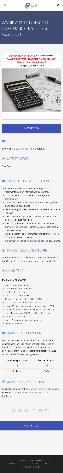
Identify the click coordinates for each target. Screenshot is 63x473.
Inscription (31, 128)
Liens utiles (48, 464)
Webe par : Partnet (31, 467)
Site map (34, 464)
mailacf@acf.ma (40, 392)
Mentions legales (18, 464)
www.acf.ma (39, 389)
